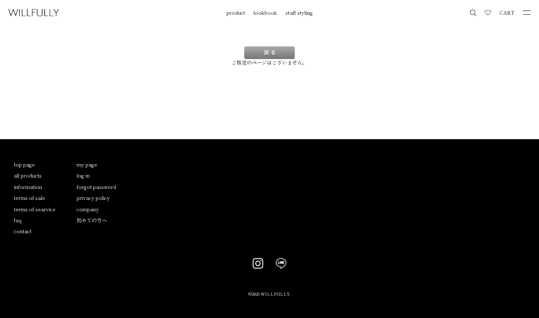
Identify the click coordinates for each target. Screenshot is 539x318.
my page (87, 164)
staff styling (299, 12)
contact (23, 230)
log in (83, 175)
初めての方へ (92, 220)
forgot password (96, 186)
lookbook (265, 12)
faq (17, 220)
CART (507, 12)
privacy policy (93, 197)
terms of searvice (35, 209)
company (88, 209)
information (28, 186)
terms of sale (29, 197)
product (236, 12)
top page (24, 164)
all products (28, 175)
